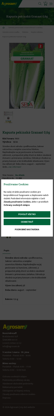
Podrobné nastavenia (27, 229)
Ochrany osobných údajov (17, 205)
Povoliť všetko (27, 214)
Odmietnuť (27, 222)
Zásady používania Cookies (17, 202)
